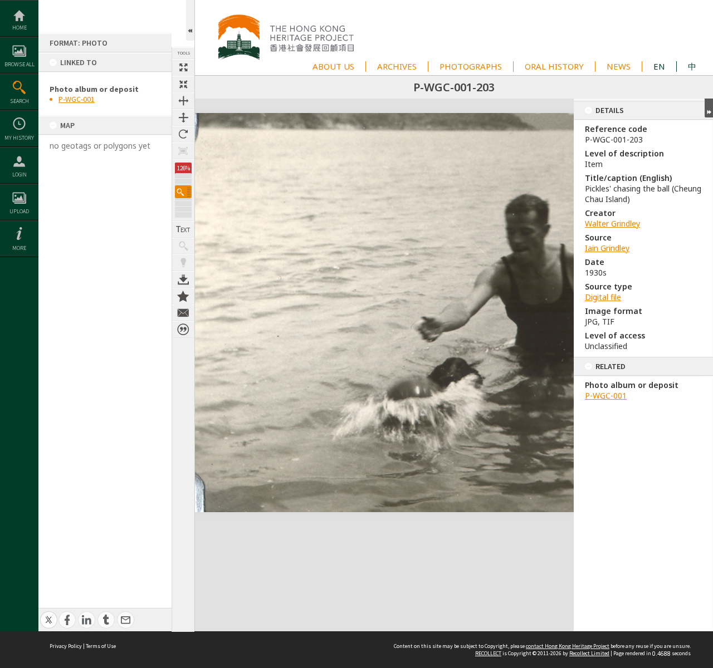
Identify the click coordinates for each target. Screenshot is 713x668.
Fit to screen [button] (183, 84)
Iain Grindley (607, 248)
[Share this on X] (48, 613)
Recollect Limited (589, 653)
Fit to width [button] (183, 100)
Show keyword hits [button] (183, 246)
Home (19, 27)
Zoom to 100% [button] (183, 151)
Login (19, 174)
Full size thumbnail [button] (183, 67)
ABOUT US (333, 66)
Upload (19, 211)
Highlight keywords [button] (183, 262)
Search (19, 101)
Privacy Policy (66, 646)
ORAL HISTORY (554, 66)
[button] (183, 191)
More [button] (19, 248)
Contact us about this (183, 312)
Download (183, 279)
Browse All (19, 64)
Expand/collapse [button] (709, 108)
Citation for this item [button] (183, 329)
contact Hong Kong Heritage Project (567, 646)
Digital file (603, 297)
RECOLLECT (488, 653)
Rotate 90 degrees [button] (183, 134)
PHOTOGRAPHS (470, 66)
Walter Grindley (612, 223)
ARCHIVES (397, 66)
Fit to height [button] (183, 117)
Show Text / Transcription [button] (183, 229)
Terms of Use (101, 646)
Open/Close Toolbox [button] (190, 20)
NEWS (619, 66)
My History (19, 137)
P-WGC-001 (76, 99)
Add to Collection (183, 296)
